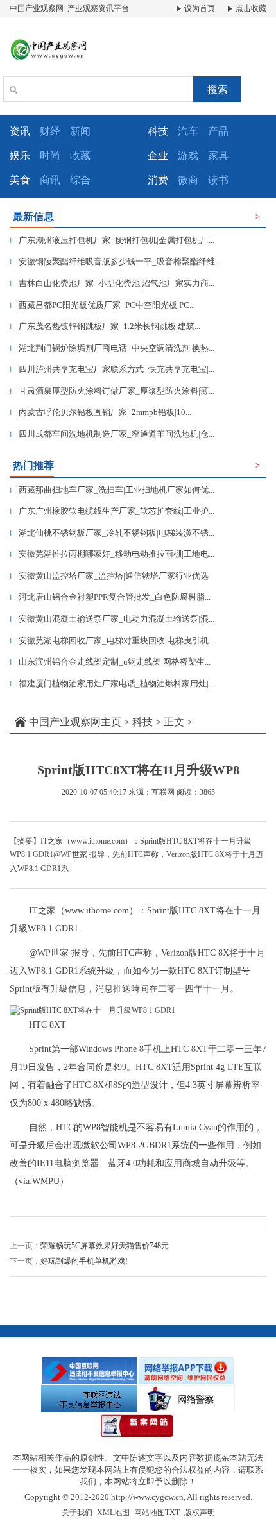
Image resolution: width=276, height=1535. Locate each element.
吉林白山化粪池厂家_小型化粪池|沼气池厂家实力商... (112, 283)
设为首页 (198, 8)
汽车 (188, 131)
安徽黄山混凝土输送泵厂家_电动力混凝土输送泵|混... (112, 618)
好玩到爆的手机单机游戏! (84, 1261)
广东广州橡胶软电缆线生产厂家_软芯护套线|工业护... (112, 511)
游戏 (188, 155)
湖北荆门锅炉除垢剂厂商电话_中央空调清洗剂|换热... (112, 348)
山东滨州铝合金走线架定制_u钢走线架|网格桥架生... (110, 661)
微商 (188, 179)
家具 (218, 155)
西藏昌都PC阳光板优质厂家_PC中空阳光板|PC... (102, 305)
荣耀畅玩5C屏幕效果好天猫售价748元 (104, 1245)
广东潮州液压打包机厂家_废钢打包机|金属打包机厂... (112, 240)
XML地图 (113, 1512)
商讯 (50, 179)
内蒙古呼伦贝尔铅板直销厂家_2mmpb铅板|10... (100, 412)
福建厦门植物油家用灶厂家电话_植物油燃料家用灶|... (112, 683)
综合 (80, 179)
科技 (142, 722)
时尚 (50, 155)
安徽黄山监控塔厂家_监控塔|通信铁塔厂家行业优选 (109, 576)
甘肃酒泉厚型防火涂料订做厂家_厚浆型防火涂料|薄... (112, 391)
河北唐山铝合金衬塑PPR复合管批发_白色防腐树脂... (110, 597)
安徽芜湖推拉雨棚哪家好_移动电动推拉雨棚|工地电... (112, 554)
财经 (50, 131)
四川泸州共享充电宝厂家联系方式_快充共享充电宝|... (112, 369)
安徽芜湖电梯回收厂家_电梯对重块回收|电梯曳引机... (112, 640)
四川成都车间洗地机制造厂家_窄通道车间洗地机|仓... (112, 434)
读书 (218, 179)
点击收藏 (250, 8)
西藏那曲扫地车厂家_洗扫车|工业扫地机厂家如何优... (112, 490)
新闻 (80, 131)
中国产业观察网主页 (75, 722)
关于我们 (77, 1512)
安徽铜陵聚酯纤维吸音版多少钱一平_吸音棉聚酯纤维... (115, 261)
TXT (172, 1512)
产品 (218, 131)
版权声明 (199, 1512)
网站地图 (149, 1512)
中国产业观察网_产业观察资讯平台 (69, 8)
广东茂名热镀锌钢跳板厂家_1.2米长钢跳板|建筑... (105, 326)
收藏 (80, 155)
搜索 (217, 89)
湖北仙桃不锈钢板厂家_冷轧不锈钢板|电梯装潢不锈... (112, 533)
